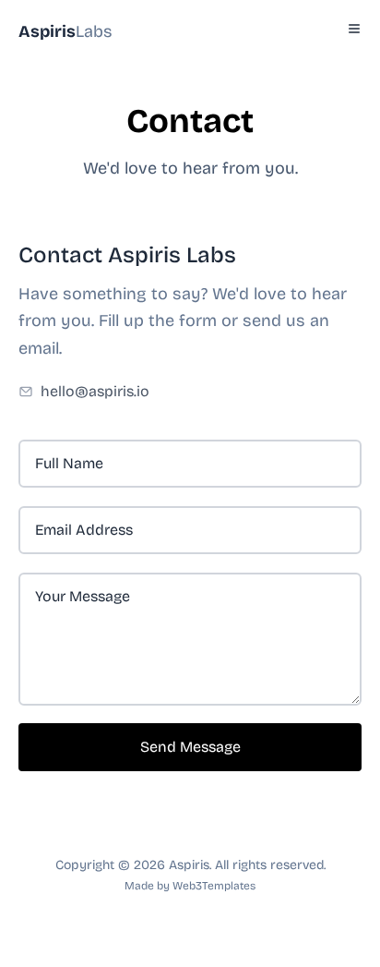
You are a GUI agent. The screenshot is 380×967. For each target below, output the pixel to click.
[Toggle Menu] (354, 28)
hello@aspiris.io (95, 391)
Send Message (190, 746)
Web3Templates (213, 885)
